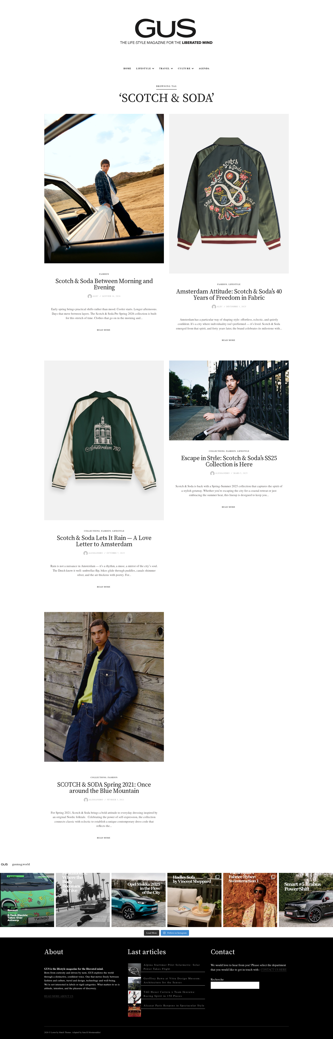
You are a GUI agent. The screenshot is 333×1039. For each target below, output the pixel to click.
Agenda (204, 68)
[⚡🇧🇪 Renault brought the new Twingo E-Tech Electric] (27, 900)
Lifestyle (143, 68)
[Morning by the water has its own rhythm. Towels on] (250, 900)
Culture (184, 68)
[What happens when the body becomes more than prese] (83, 900)
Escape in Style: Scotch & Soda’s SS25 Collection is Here (229, 461)
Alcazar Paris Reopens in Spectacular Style (174, 1005)
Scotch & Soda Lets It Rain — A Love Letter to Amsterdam (104, 541)
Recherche (217, 979)
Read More (103, 330)
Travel (164, 68)
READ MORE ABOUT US (58, 996)
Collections (92, 531)
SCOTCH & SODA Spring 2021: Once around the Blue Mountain (104, 788)
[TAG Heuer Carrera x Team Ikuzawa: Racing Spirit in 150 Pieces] (134, 996)
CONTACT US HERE (274, 969)
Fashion (104, 274)
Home (127, 68)
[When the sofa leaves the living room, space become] (194, 900)
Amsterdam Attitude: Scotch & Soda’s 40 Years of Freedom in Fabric (229, 295)
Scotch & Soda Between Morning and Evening (104, 284)
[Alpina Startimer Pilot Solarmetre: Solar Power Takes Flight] (134, 969)
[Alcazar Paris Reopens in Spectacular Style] (134, 1010)
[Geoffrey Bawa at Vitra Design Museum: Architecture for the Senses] (134, 983)
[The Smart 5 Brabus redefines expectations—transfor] (306, 900)
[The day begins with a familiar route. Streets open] (139, 900)
